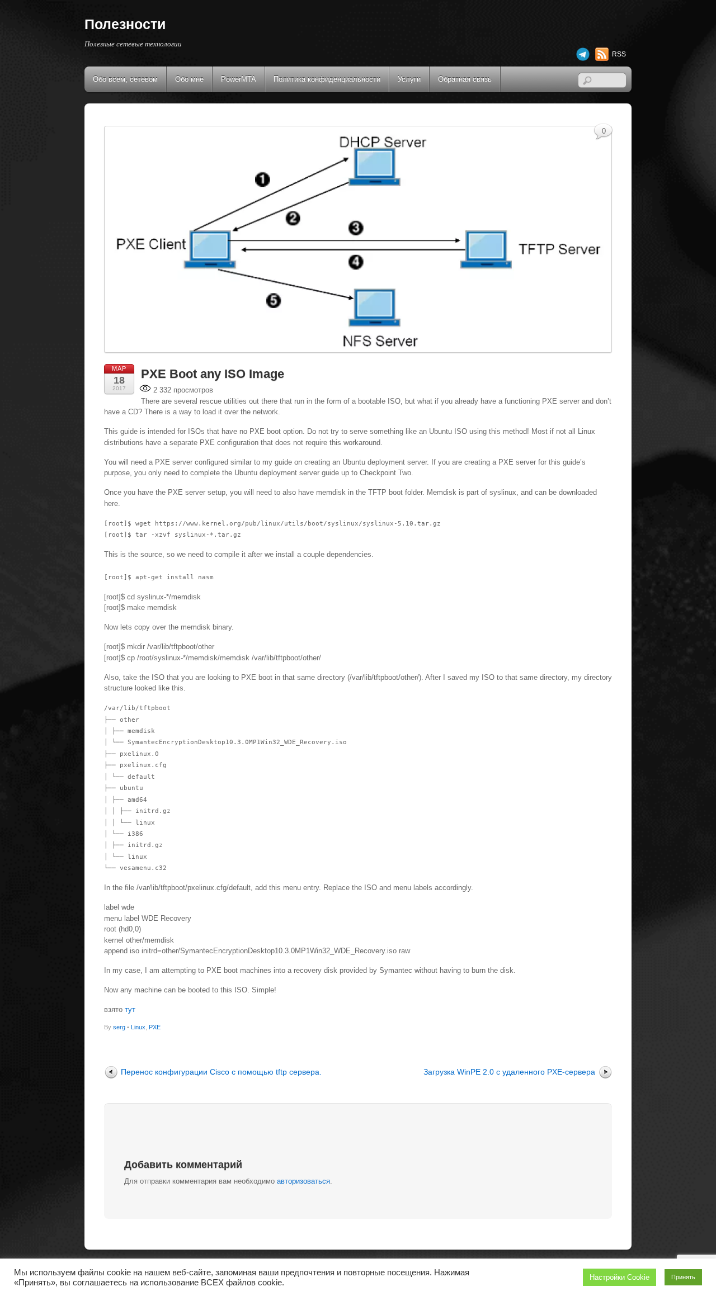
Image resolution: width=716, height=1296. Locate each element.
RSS (619, 54)
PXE (155, 1027)
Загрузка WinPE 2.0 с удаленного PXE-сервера (509, 1071)
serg (119, 1027)
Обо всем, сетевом (125, 79)
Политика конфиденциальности (327, 79)
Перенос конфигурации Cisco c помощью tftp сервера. (221, 1071)
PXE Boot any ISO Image (212, 374)
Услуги (409, 79)
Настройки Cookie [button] (619, 1277)
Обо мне (189, 79)
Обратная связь (465, 79)
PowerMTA (238, 79)
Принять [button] (683, 1277)
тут (130, 1009)
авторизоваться (303, 1181)
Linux (138, 1027)
